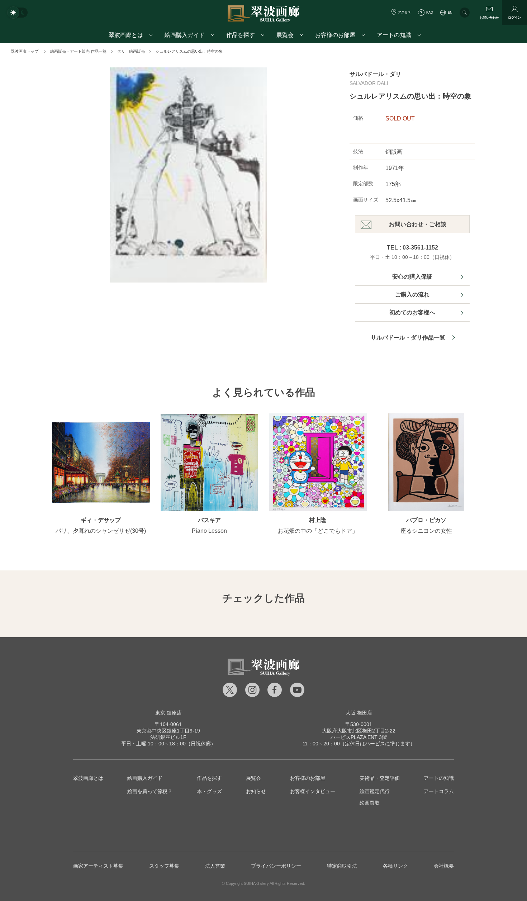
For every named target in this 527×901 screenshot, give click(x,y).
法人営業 (215, 866)
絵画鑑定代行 (375, 791)
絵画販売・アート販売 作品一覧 (78, 51)
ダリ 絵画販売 (131, 51)
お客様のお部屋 (307, 778)
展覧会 (253, 778)
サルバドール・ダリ (375, 74)
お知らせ (256, 791)
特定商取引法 (342, 866)
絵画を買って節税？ (149, 791)
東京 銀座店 (168, 713)
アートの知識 (439, 778)
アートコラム (439, 791)
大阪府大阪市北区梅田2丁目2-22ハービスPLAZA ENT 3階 (358, 730)
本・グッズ (209, 791)
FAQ (429, 12)
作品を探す (209, 778)
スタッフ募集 (164, 866)
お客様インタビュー (312, 791)
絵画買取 (370, 803)
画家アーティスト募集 (98, 866)
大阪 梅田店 (359, 713)
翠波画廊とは (88, 778)
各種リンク (395, 866)
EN (450, 12)
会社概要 (444, 866)
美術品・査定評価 (380, 778)
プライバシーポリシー (276, 866)
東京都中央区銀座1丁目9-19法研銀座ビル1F (168, 730)
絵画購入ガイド (144, 778)
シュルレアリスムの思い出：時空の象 (189, 51)
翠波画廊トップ (24, 51)
